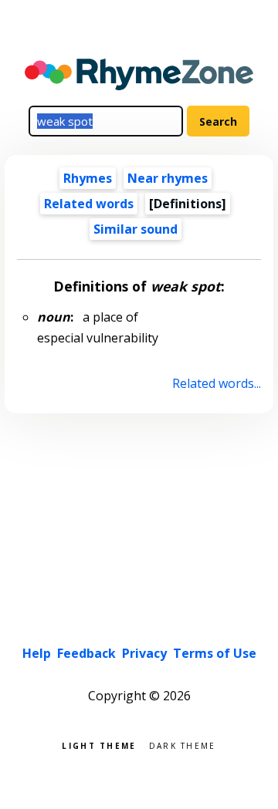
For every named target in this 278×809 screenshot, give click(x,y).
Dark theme (182, 744)
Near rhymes (167, 178)
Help (36, 653)
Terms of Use (214, 653)
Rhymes (87, 178)
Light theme (99, 744)
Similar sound (135, 229)
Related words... (216, 383)
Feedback (86, 653)
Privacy (144, 653)
